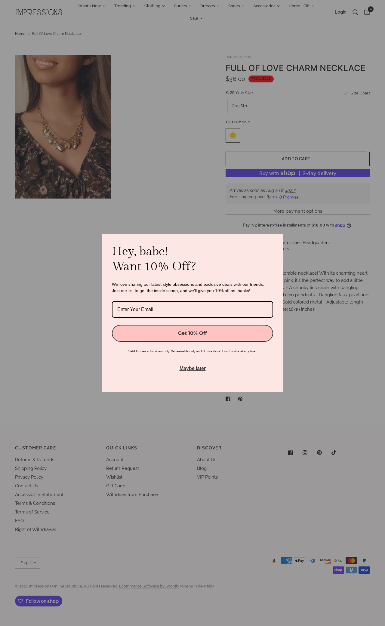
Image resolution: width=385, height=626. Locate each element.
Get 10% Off (192, 333)
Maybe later (193, 368)
